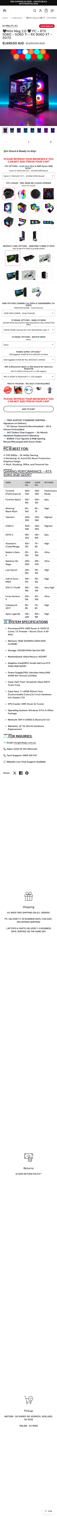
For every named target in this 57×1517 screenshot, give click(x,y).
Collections (17, 18)
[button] (51, 142)
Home (5, 18)
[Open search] (34, 10)
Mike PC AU (12, 25)
